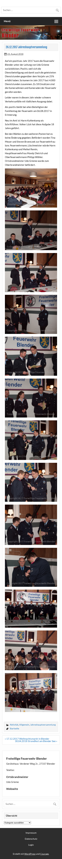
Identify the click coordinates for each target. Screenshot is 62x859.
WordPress (29, 853)
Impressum (31, 833)
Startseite (14, 728)
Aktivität (14, 724)
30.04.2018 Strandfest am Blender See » (36, 741)
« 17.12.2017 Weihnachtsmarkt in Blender (27, 738)
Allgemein (24, 724)
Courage (44, 853)
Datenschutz (31, 839)
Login (31, 845)
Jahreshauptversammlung (43, 724)
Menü (7, 21)
